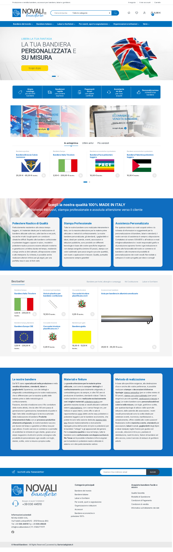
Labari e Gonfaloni (65, 24)
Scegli (43, 175)
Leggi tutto (63, 347)
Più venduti (103, 143)
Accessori (79, 509)
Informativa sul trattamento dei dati (145, 508)
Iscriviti (153, 472)
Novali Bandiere (20, 545)
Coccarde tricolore (79, 290)
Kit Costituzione (131, 281)
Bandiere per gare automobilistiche (78, 323)
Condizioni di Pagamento (141, 500)
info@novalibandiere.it (124, 243)
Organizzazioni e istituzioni (125, 24)
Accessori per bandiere (51, 290)
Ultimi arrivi (87, 143)
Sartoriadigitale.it (65, 545)
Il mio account (145, 2)
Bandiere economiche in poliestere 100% (103, 152)
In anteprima (71, 143)
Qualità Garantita (138, 493)
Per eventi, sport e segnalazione (93, 24)
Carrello (157, 2)
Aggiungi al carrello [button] (116, 175)
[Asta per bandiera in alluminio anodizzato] (129, 320)
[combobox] (60, 13)
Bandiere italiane (44, 24)
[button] (85, 182)
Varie (145, 24)
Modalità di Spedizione (140, 497)
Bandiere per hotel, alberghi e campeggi (104, 281)
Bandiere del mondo (22, 24)
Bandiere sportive (22, 151)
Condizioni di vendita (140, 504)
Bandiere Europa (59, 151)
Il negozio (132, 2)
